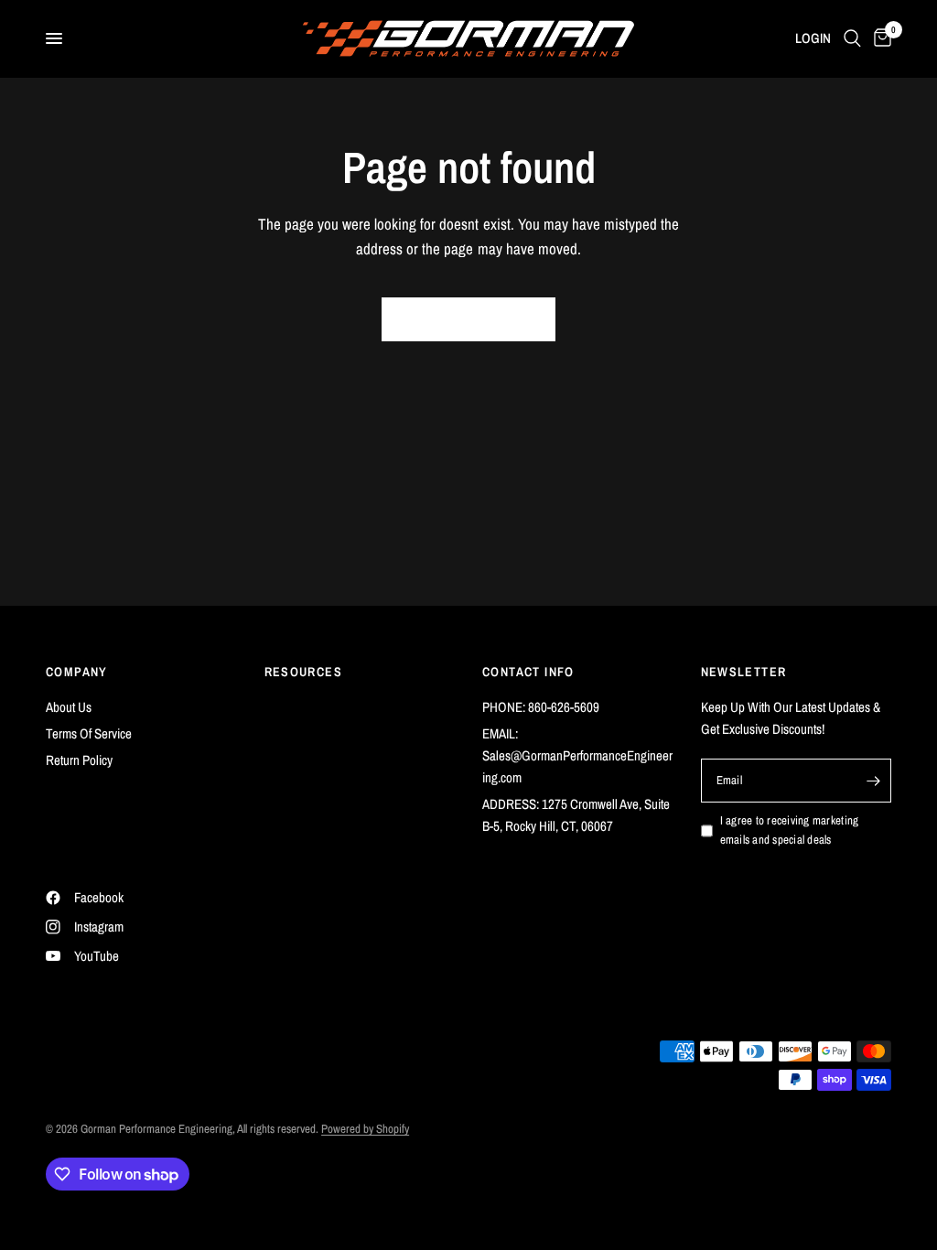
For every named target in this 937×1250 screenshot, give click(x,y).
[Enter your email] (873, 781)
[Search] (852, 38)
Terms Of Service (89, 733)
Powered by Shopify (365, 1129)
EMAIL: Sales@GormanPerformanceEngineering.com (577, 755)
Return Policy (79, 760)
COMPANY (77, 671)
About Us (69, 707)
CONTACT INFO (528, 671)
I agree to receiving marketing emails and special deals (789, 830)
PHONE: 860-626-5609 (540, 707)
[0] (879, 38)
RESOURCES (303, 671)
